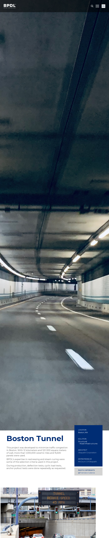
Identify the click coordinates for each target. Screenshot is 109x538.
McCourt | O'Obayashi (87, 462)
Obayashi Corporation (87, 453)
